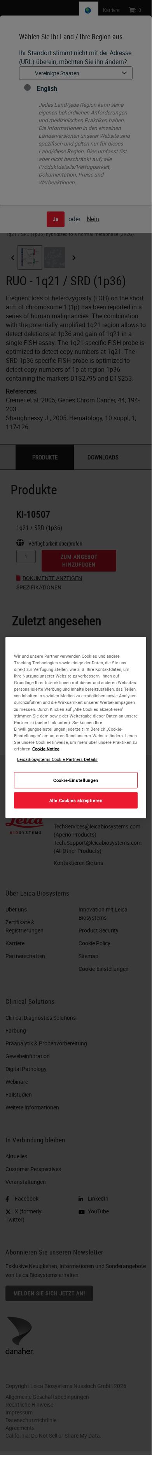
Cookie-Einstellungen (75, 780)
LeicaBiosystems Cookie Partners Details (57, 759)
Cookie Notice (45, 748)
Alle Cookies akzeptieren (76, 800)
